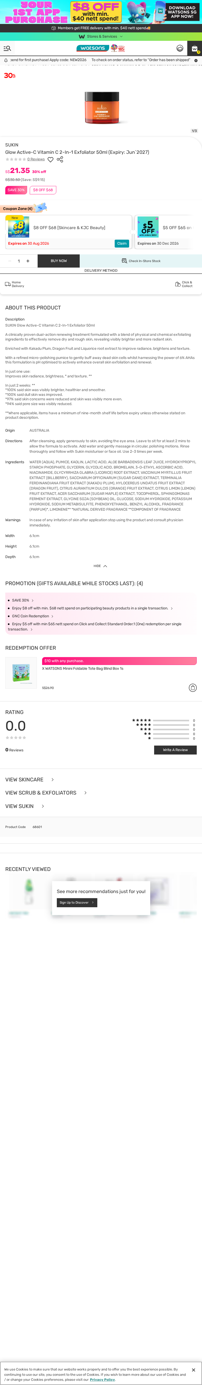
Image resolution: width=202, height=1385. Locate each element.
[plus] (28, 261)
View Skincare (25, 779)
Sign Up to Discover (74, 902)
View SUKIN (20, 806)
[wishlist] (50, 159)
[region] (101, 1373)
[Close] (193, 1370)
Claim (122, 243)
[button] (194, 48)
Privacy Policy (102, 1380)
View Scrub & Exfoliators (41, 793)
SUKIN (11, 144)
